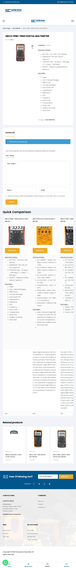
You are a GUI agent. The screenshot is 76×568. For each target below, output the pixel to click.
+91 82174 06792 (8, 501)
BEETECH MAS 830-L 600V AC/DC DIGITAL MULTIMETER (14, 457)
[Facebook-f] (34, 484)
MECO (12, 39)
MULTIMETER (16, 28)
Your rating (10, 156)
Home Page (6, 28)
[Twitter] (39, 484)
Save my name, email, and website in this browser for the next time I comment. (36, 196)
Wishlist (66, 566)
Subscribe (64, 476)
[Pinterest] (50, 484)
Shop (9, 566)
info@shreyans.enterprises (12, 514)
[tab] (10, 134)
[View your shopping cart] (72, 21)
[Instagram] (44, 484)
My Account (28, 566)
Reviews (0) (10, 133)
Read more (12, 250)
